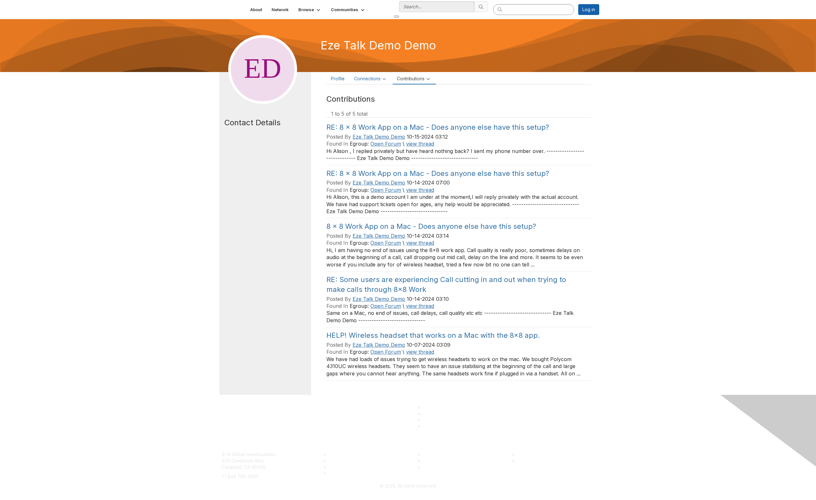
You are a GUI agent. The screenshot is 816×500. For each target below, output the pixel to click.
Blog (334, 467)
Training (337, 460)
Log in (588, 9)
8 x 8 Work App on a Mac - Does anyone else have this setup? (431, 226)
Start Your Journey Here (448, 454)
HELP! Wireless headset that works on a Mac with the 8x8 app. (433, 335)
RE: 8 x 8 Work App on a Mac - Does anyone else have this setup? (437, 127)
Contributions (411, 78)
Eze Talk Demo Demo (379, 137)
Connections (367, 78)
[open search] (396, 17)
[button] (310, 9)
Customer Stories (441, 460)
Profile (338, 78)
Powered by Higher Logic (408, 492)
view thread (420, 144)
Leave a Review (440, 467)
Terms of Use (532, 460)
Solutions (338, 454)
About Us (527, 454)
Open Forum (385, 144)
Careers (337, 473)
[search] (481, 6)
